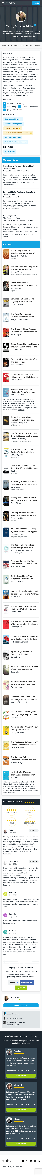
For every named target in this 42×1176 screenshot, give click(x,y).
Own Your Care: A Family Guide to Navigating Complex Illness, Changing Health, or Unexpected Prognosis (24, 713)
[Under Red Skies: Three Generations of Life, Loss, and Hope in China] (6, 286)
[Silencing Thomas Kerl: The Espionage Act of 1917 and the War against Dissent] (6, 700)
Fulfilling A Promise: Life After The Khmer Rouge (24, 360)
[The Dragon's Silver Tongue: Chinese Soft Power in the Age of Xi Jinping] (6, 332)
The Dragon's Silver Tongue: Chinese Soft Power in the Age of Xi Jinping (24, 330)
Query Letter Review (14, 110)
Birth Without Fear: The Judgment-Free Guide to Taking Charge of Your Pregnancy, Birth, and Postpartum (22, 577)
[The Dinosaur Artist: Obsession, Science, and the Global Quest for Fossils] (6, 760)
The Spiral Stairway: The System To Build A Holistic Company (22, 451)
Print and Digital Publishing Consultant (19, 192)
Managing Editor (9, 216)
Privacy (9, 1167)
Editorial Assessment (30, 107)
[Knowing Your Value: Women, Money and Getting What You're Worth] (6, 516)
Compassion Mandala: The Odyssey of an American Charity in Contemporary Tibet (24, 300)
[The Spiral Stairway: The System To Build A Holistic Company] (6, 452)
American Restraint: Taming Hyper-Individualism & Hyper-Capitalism (24, 530)
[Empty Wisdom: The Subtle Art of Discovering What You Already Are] (6, 670)
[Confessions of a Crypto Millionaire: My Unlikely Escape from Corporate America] (6, 377)
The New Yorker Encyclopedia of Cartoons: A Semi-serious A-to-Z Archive (25, 622)
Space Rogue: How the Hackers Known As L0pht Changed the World (25, 345)
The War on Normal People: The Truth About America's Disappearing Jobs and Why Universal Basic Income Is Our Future (25, 268)
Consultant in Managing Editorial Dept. (18, 166)
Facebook (25, 982)
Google (12, 982)
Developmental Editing (15, 104)
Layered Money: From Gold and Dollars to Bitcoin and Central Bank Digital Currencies (24, 592)
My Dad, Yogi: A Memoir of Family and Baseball (22, 652)
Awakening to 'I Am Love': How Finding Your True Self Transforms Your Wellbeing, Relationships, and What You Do (24, 728)
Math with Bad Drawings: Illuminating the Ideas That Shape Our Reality (23, 773)
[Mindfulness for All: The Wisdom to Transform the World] (6, 392)
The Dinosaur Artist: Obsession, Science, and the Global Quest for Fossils (23, 758)
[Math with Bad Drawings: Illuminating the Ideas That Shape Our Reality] (6, 775)
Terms (4, 1167)
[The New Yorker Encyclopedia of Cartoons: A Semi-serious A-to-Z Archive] (6, 624)
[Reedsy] (10, 3)
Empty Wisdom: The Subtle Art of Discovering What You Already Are (24, 668)
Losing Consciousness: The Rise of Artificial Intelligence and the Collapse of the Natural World (23, 467)
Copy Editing (11, 107)
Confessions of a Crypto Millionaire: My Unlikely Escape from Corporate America (24, 375)
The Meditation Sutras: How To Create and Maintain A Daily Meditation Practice (25, 743)
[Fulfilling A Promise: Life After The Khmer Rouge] (6, 362)
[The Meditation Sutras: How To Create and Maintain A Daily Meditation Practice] (6, 745)
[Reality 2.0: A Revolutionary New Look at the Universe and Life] (6, 501)
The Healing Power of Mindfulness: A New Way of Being (23, 252)
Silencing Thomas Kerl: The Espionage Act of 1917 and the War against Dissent (24, 698)
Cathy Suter (15, 998)
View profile (21, 1076)
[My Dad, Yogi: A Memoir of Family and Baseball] (6, 655)
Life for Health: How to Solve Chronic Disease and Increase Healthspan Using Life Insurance (24, 434)
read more (21, 410)
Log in (36, 3)
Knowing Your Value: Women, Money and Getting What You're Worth (25, 514)
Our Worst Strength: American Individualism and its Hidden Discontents (24, 638)
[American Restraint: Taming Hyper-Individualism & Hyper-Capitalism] (6, 532)
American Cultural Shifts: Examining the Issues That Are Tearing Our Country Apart (24, 562)
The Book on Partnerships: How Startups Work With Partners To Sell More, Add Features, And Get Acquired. (23, 546)
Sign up (19, 988)
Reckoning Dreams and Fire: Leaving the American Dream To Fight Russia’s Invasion (24, 483)
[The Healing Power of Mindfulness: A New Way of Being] (6, 254)
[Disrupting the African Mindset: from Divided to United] (6, 420)
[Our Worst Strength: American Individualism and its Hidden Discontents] (6, 639)
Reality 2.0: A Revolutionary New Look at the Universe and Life (24, 499)
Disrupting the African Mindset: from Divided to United (22, 418)
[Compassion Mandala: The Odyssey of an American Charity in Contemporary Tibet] (6, 302)
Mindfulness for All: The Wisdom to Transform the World (22, 391)
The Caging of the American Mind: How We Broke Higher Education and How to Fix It (23, 607)
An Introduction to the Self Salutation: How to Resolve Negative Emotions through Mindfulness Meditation (23, 683)
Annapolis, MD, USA (14, 1018)
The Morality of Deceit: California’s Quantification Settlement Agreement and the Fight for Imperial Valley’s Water (24, 315)
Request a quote (21, 1005)
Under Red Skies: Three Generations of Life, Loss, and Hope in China (24, 284)
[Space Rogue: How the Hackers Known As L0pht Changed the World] (6, 347)
